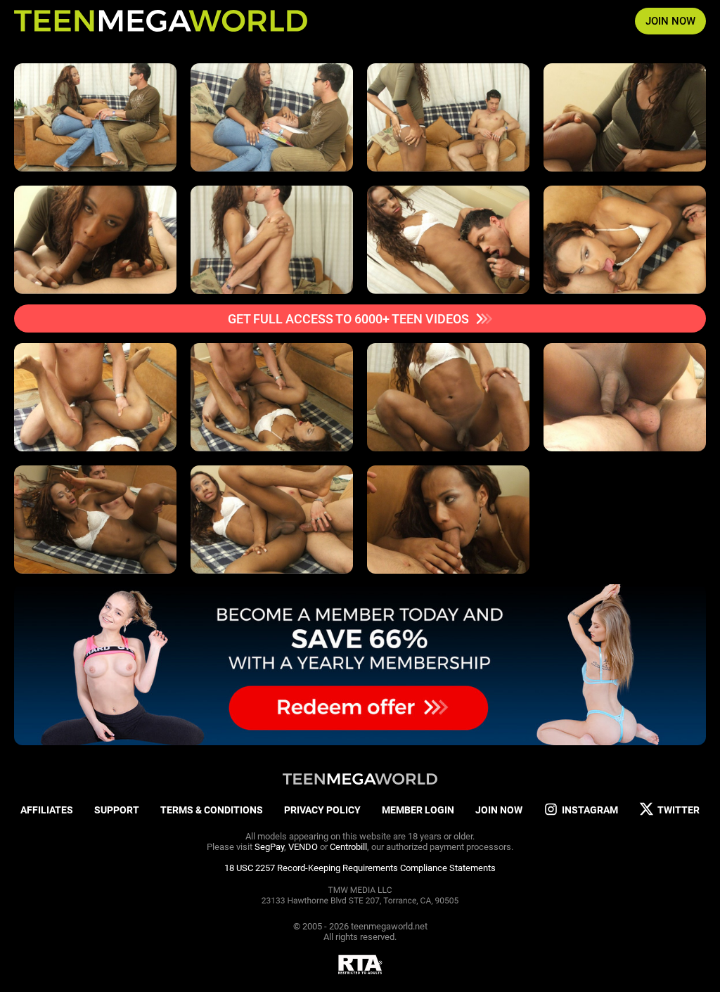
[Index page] (160, 21)
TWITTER (678, 810)
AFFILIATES (46, 810)
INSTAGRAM (590, 810)
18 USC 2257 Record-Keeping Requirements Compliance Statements (360, 868)
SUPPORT (116, 810)
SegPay (269, 847)
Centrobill (348, 847)
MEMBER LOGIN (418, 810)
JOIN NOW (670, 21)
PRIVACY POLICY (322, 810)
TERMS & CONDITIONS (211, 810)
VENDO (303, 847)
